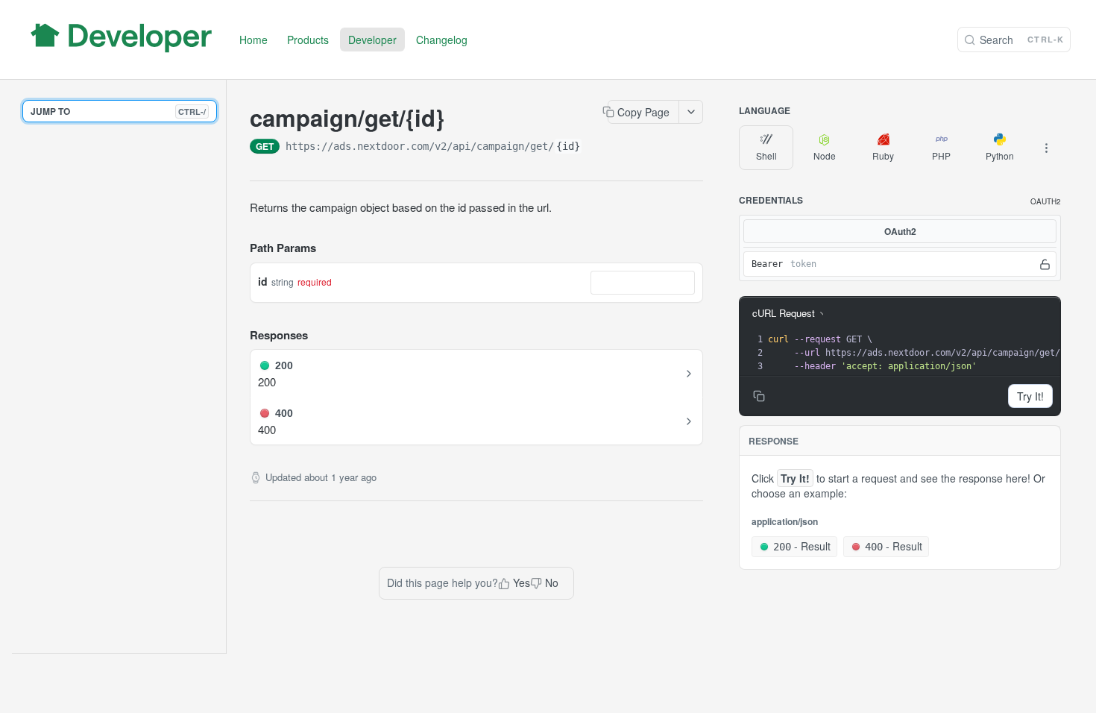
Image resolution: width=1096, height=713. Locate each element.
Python (1000, 155)
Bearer (767, 264)
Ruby (883, 155)
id (263, 281)
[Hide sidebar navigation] (223, 366)
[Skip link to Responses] (239, 334)
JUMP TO (118, 111)
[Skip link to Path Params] (239, 248)
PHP (941, 155)
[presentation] (924, 353)
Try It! (1030, 396)
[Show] (1045, 264)
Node (824, 155)
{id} (568, 146)
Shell (766, 155)
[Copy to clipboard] (597, 148)
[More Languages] (1046, 147)
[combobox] (642, 283)
